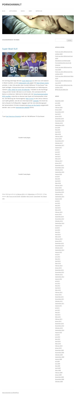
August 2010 (58, 332)
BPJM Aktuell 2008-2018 (61, 89)
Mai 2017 (57, 154)
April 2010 (58, 341)
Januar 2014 (58, 241)
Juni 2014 (57, 230)
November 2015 (59, 192)
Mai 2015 (57, 205)
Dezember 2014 (59, 216)
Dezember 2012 (59, 270)
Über (30, 11)
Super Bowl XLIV (10, 48)
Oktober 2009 (59, 355)
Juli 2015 (57, 201)
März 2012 (58, 290)
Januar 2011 (58, 321)
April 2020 (58, 105)
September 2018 (59, 125)
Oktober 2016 (59, 170)
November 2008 (59, 379)
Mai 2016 (57, 179)
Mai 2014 (57, 232)
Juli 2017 (57, 150)
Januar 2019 (58, 116)
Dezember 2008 (59, 377)
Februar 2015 (58, 212)
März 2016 (58, 183)
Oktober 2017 (59, 143)
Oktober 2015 (59, 194)
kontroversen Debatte (22, 107)
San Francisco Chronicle (13, 116)
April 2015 (58, 207)
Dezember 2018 (59, 118)
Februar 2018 (58, 136)
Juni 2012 (57, 283)
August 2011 (58, 306)
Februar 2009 (58, 372)
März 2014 (58, 236)
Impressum (39, 11)
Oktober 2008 (59, 381)
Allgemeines (31, 194)
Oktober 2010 (59, 328)
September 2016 (59, 172)
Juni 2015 (57, 203)
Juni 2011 (57, 310)
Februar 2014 (58, 239)
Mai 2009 (57, 366)
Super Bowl (37, 196)
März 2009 (58, 370)
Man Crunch (30, 98)
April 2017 (58, 156)
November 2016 (59, 167)
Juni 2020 (57, 103)
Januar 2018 (58, 138)
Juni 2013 (57, 257)
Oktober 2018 (59, 123)
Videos (23, 11)
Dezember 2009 (59, 350)
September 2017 (59, 145)
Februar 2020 (58, 107)
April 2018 (58, 132)
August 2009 (58, 359)
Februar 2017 (58, 161)
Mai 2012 (57, 285)
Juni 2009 (57, 363)
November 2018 (59, 121)
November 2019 (59, 112)
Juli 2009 (57, 361)
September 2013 (59, 250)
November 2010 (59, 326)
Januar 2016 (58, 187)
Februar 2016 (58, 185)
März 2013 (58, 263)
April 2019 (58, 114)
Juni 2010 (57, 337)
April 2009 (58, 368)
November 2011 (59, 299)
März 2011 (58, 317)
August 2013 (58, 252)
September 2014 (59, 223)
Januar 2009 (58, 375)
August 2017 (58, 147)
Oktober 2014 (59, 221)
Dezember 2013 (59, 243)
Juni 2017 (57, 152)
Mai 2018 (57, 130)
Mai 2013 (57, 259)
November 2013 (59, 245)
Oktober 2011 (59, 301)
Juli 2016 (57, 176)
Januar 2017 (58, 163)
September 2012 (59, 277)
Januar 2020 (58, 109)
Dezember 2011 (59, 297)
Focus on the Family (34, 105)
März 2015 (58, 210)
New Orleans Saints (43, 83)
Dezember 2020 (59, 101)
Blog (3, 11)
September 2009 (59, 357)
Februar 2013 (58, 265)
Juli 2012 (57, 281)
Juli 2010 (57, 334)
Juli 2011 (57, 308)
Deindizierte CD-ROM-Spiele (62, 60)
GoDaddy (36, 101)
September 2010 (59, 330)
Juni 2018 (57, 127)
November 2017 (59, 141)
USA (3, 198)
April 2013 (58, 261)
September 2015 (59, 196)
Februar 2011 (58, 319)
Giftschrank (13, 11)
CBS (7, 196)
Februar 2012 (58, 292)
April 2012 (58, 288)
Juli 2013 (57, 254)
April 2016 (58, 181)
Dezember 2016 (59, 165)
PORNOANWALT (12, 4)
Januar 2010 (58, 348)
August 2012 (58, 279)
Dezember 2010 (59, 323)
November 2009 (59, 352)
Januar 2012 (58, 294)
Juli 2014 (57, 228)
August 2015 (58, 199)
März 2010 (58, 343)
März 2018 (58, 134)
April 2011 (58, 314)
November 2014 (59, 219)
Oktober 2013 (59, 248)
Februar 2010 (58, 346)
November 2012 (59, 272)
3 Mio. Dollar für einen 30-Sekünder (19, 90)
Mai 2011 (57, 312)
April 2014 (58, 234)
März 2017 (58, 158)
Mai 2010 (57, 339)
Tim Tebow (44, 196)
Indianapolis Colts (24, 83)
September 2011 (59, 303)
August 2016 (58, 174)
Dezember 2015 (59, 190)
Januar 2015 (58, 214)
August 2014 (58, 225)
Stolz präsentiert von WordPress (10, 392)
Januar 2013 (58, 268)
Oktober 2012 (59, 274)
